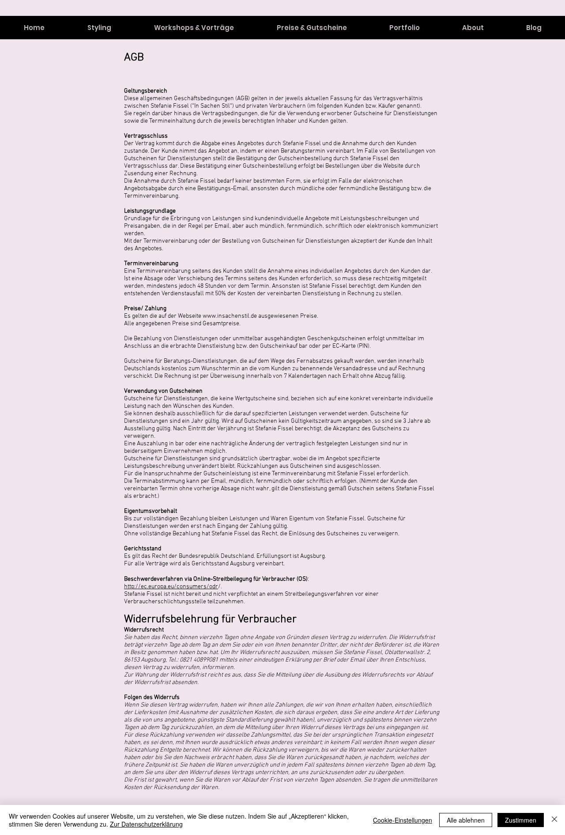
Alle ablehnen (466, 820)
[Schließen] (554, 820)
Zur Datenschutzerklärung (146, 824)
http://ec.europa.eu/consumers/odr (171, 587)
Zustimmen (520, 820)
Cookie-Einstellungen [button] (402, 820)
